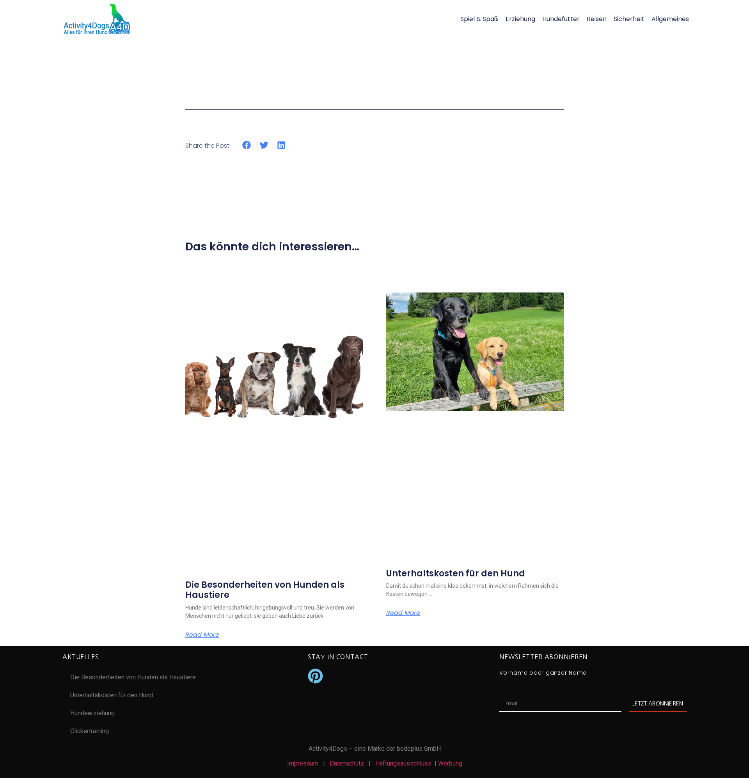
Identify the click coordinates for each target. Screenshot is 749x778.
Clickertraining (89, 731)
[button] (246, 145)
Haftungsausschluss (405, 763)
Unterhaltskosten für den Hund (455, 573)
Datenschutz (347, 763)
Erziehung (520, 18)
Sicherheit (629, 18)
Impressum (302, 763)
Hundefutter (561, 18)
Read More (202, 635)
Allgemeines (670, 18)
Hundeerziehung (92, 713)
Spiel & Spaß (479, 18)
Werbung (450, 763)
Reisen (597, 18)
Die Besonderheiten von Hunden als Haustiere (264, 590)
